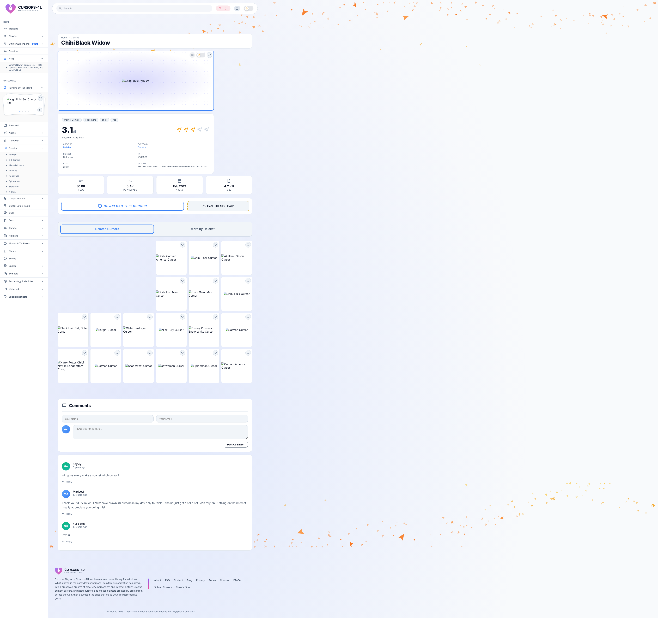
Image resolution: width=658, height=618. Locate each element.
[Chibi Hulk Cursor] (236, 294)
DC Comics (14, 160)
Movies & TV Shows (19, 243)
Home (64, 37)
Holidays (13, 235)
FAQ (167, 580)
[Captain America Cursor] (236, 366)
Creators (13, 51)
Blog (11, 58)
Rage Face (14, 176)
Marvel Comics (16, 165)
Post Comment (235, 444)
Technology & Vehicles (21, 281)
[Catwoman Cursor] (171, 366)
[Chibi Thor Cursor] (204, 258)
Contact (178, 580)
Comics (13, 148)
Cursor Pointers (17, 198)
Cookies (224, 580)
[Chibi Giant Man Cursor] (204, 294)
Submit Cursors (163, 587)
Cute (11, 212)
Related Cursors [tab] (107, 229)
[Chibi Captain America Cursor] (171, 258)
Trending (13, 28)
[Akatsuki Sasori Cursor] (236, 258)
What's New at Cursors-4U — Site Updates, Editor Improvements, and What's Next (26, 67)
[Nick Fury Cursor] (171, 330)
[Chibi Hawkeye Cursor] (138, 330)
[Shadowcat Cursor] (138, 366)
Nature (12, 251)
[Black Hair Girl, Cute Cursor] (73, 330)
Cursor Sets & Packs (19, 205)
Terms (212, 580)
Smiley (12, 258)
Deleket (67, 147)
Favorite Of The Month (21, 87)
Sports (12, 265)
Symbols (13, 273)
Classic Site (183, 587)
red (114, 120)
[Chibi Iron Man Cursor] (171, 294)
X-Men (12, 192)
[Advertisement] (155, 24)
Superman (14, 186)
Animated (14, 125)
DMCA (237, 580)
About (157, 580)
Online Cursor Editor (23, 43)
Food (11, 220)
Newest (13, 36)
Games (12, 228)
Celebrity (14, 140)
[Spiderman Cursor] (204, 366)
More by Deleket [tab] (203, 229)
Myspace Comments (184, 611)
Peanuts (13, 170)
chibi (104, 120)
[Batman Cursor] (236, 330)
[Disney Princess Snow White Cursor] (204, 330)
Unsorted (14, 289)
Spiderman (14, 181)
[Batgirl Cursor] (105, 330)
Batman (12, 154)
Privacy (200, 580)
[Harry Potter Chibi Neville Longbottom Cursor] (73, 366)
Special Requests (18, 296)
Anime (12, 132)
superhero (90, 120)
